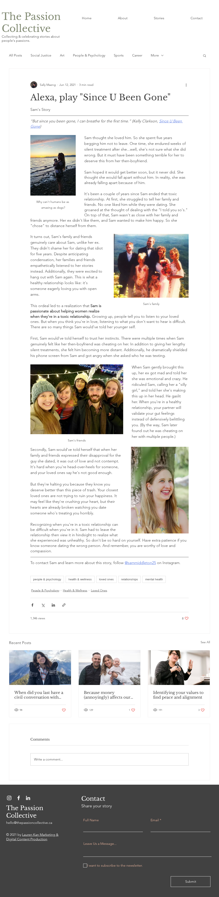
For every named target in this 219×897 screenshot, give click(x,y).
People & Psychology (89, 55)
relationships (129, 579)
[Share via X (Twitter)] (43, 605)
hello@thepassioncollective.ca (29, 823)
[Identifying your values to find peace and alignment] (179, 667)
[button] (205, 55)
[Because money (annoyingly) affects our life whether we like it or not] (110, 667)
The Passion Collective (31, 22)
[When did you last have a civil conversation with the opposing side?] (40, 667)
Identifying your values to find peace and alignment (178, 695)
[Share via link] (64, 605)
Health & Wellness (75, 590)
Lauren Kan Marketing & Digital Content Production (32, 837)
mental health (154, 579)
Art (62, 55)
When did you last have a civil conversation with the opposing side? (38, 695)
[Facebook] (19, 798)
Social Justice (41, 55)
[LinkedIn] (28, 798)
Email (155, 820)
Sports (119, 55)
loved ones (106, 579)
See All (205, 642)
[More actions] (186, 84)
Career (137, 55)
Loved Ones (99, 590)
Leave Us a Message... (100, 843)
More (155, 55)
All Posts (15, 55)
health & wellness (80, 579)
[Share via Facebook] (32, 605)
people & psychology (47, 579)
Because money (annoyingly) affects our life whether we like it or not (107, 695)
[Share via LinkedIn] (53, 605)
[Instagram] (9, 798)
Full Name (91, 820)
